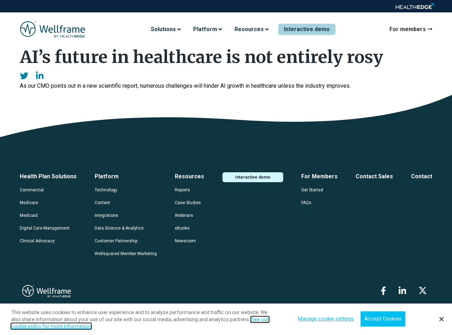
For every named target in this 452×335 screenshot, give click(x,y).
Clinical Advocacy (37, 240)
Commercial (32, 189)
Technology (106, 189)
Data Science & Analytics (119, 228)
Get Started (312, 189)
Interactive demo (307, 29)
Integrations (106, 215)
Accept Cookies (383, 319)
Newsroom (185, 240)
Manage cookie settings (326, 319)
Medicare (29, 202)
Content (102, 202)
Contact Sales (374, 176)
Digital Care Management (45, 228)
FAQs (306, 202)
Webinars (184, 215)
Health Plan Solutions (48, 176)
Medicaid (29, 215)
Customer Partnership (116, 240)
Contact (421, 176)
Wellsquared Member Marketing (126, 253)
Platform (107, 176)
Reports (182, 189)
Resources (189, 176)
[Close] (441, 319)
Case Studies (188, 202)
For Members (319, 176)
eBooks (182, 228)
